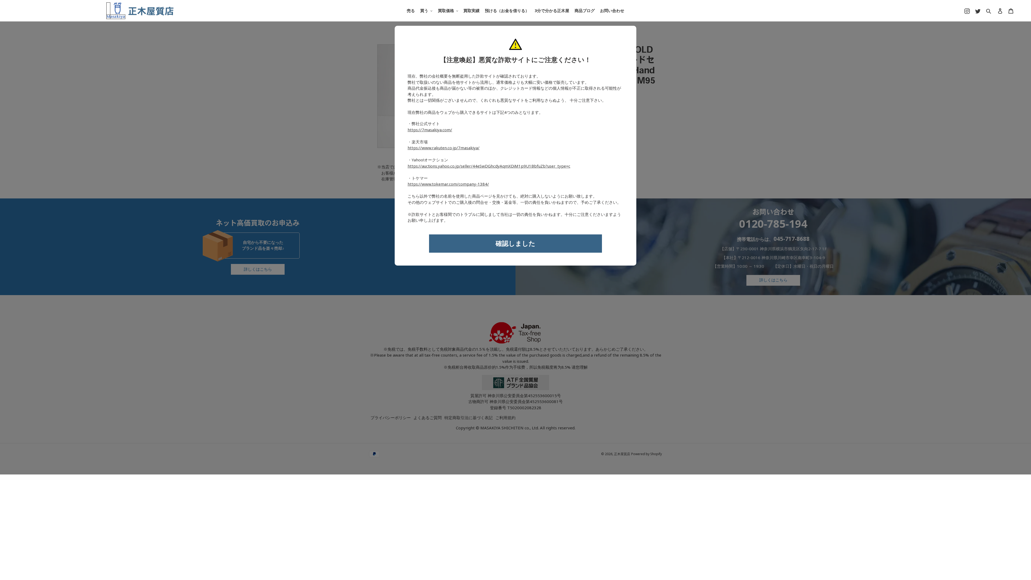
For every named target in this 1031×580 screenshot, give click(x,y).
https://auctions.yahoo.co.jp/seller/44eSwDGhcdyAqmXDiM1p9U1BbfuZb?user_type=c (489, 166)
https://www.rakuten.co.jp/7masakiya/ (444, 148)
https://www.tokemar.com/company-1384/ (448, 184)
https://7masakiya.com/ (430, 130)
